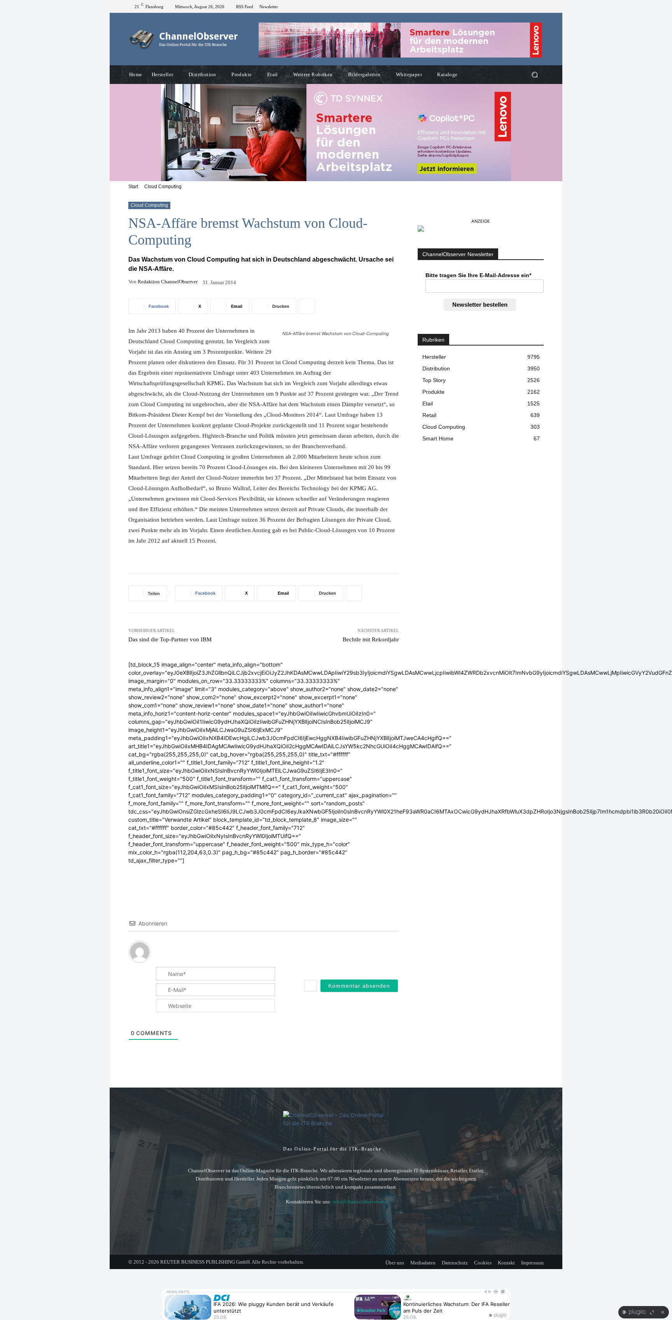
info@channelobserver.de (359, 1202)
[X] (539, 6)
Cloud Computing (163, 186)
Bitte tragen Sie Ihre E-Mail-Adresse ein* (478, 275)
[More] (307, 306)
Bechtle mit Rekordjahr (371, 639)
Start (133, 186)
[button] (534, 75)
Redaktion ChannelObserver (168, 281)
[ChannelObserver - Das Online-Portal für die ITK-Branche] (184, 39)
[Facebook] (529, 6)
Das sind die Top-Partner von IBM (170, 639)
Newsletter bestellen (480, 304)
